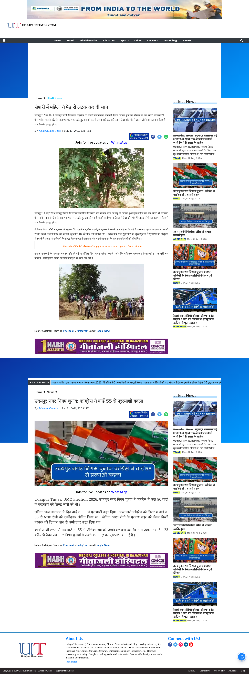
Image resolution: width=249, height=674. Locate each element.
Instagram (82, 330)
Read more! (71, 661)
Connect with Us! (184, 638)
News (57, 40)
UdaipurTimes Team (50, 130)
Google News (102, 330)
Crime (137, 40)
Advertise (233, 670)
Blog (243, 670)
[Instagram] (181, 644)
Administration (89, 40)
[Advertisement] (124, 66)
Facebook (68, 330)
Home (39, 98)
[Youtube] (191, 644)
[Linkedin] (186, 644)
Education (109, 40)
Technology (170, 40)
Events (187, 40)
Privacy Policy (219, 670)
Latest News (184, 101)
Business (152, 40)
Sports (125, 40)
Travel (70, 40)
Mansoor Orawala (48, 408)
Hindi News (54, 98)
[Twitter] (175, 644)
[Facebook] (170, 644)
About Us (74, 638)
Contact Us (205, 670)
